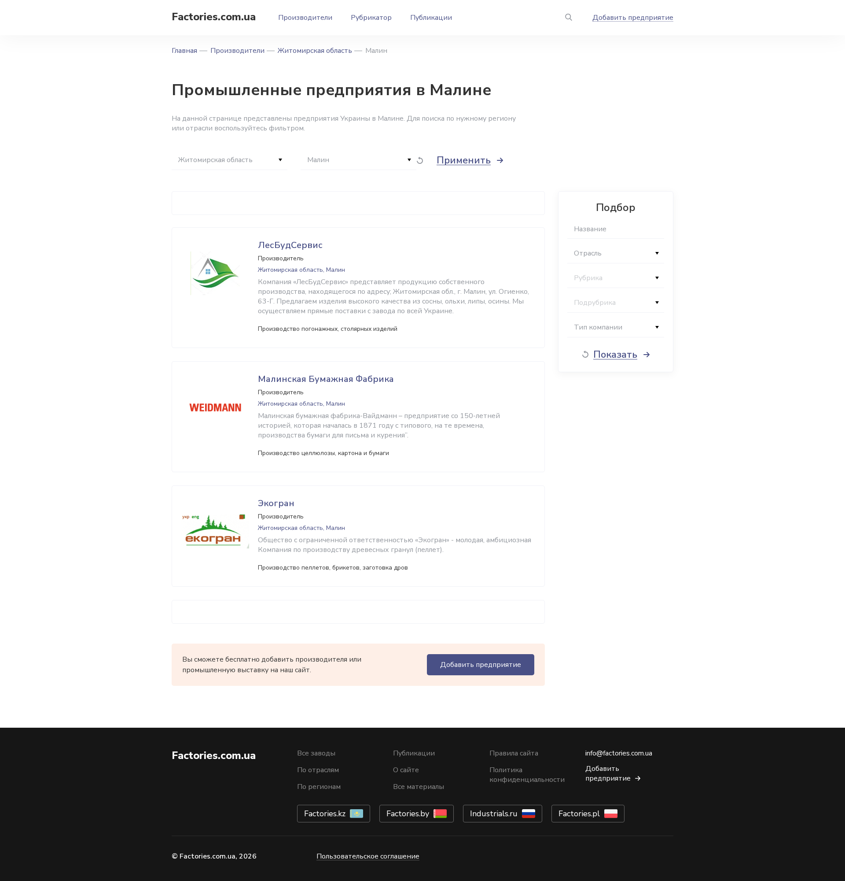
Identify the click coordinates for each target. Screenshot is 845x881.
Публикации (431, 17)
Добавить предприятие (632, 17)
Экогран (276, 503)
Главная (184, 51)
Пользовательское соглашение (367, 856)
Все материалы (418, 787)
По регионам (319, 787)
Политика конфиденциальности (527, 775)
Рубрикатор (371, 17)
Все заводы (316, 753)
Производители (305, 17)
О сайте (406, 770)
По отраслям (318, 770)
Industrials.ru (494, 813)
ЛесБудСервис (290, 245)
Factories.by (407, 813)
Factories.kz (324, 813)
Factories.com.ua (214, 17)
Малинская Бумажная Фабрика (326, 379)
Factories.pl (579, 813)
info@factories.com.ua (618, 753)
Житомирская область (315, 51)
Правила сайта (513, 753)
